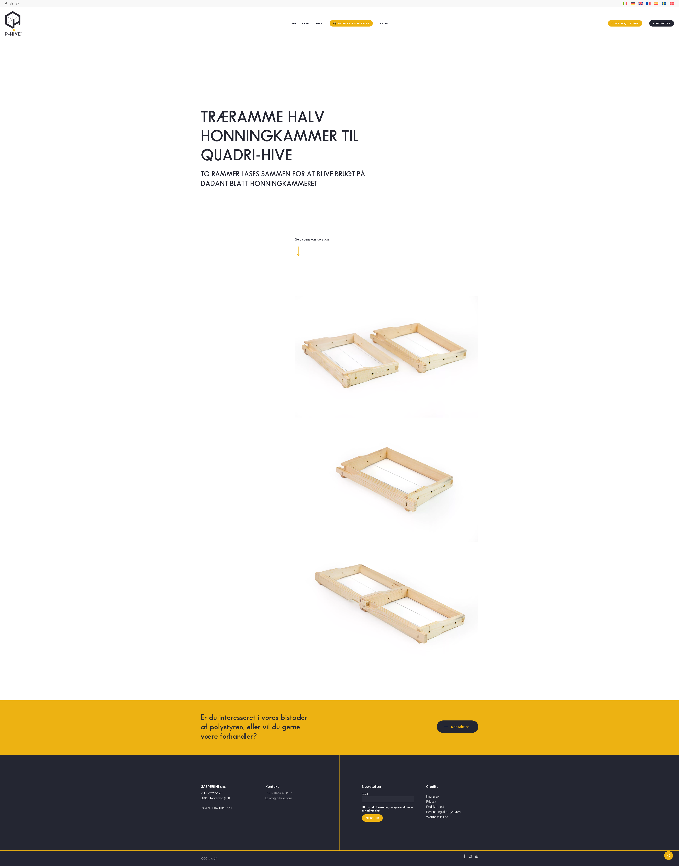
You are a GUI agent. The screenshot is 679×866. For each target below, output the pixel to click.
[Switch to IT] (625, 4)
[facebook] (6, 3)
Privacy (431, 801)
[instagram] (11, 3)
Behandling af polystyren (443, 812)
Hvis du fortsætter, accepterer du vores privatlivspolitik (387, 809)
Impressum (433, 796)
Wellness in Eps (437, 817)
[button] (457, 726)
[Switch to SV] (664, 4)
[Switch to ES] (656, 4)
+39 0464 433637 (280, 793)
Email (365, 794)
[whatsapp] (17, 3)
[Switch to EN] (641, 4)
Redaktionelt (435, 807)
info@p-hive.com (280, 798)
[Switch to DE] (633, 4)
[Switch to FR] (648, 4)
